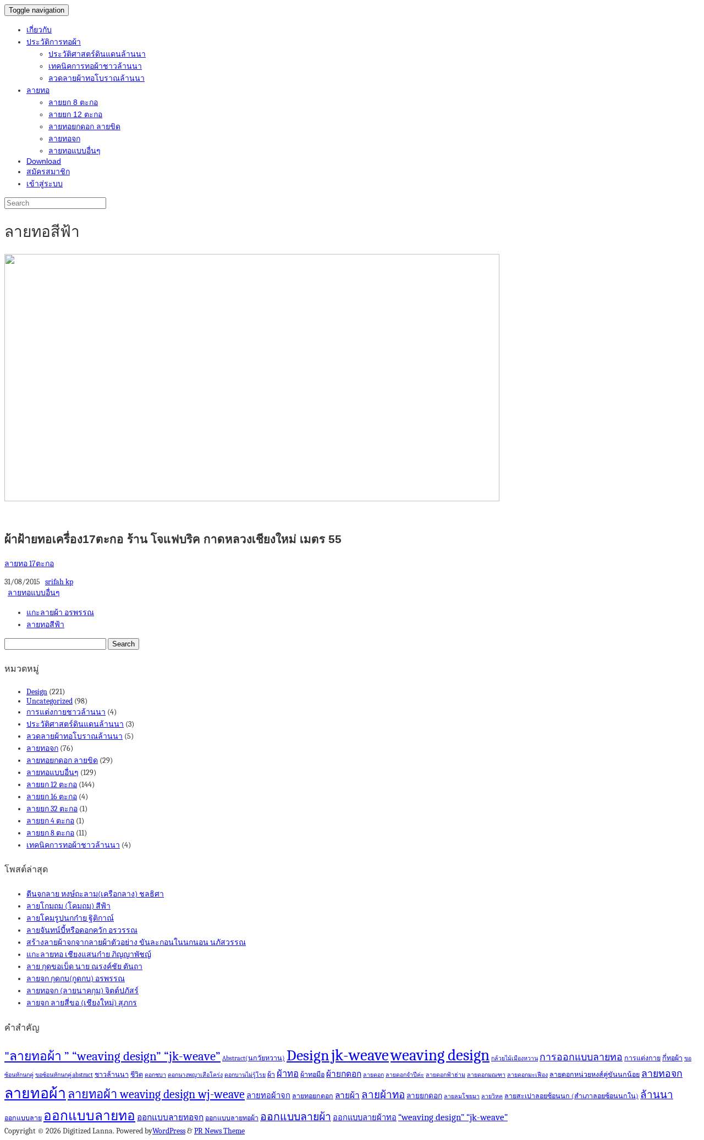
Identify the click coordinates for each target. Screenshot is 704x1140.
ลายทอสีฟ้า (45, 624)
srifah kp (59, 581)
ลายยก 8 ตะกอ (73, 102)
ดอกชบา (155, 1074)
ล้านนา (656, 1095)
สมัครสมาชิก (48, 171)
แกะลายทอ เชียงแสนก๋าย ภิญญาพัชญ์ (88, 954)
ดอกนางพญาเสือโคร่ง (195, 1074)
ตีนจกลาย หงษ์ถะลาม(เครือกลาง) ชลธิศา (95, 894)
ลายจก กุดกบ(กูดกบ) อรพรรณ (75, 978)
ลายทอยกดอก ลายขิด (84, 126)
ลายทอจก (64, 138)
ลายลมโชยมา (462, 1096)
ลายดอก (373, 1074)
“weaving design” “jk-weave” (453, 1117)
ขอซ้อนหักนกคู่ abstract (64, 1074)
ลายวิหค (492, 1096)
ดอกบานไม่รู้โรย (245, 1074)
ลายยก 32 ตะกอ (52, 809)
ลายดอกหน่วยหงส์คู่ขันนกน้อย (594, 1074)
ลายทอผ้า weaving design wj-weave (156, 1094)
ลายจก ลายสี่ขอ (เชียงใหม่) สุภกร (81, 1003)
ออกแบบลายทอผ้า (231, 1118)
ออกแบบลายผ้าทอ (365, 1117)
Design (36, 691)
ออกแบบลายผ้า (295, 1116)
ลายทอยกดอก (312, 1096)
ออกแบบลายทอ (89, 1116)
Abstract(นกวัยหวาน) (253, 1058)
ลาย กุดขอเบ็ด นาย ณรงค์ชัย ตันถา (84, 966)
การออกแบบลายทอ (581, 1057)
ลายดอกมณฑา (486, 1074)
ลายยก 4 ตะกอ (50, 821)
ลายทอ (38, 90)
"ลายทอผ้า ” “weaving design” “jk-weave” (112, 1056)
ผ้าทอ (288, 1074)
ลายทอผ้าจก (268, 1095)
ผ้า (271, 1074)
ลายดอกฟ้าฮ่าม (445, 1074)
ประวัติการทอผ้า (53, 41)
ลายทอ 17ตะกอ (29, 563)
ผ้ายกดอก (343, 1074)
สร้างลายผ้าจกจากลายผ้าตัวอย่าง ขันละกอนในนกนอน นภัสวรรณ (136, 942)
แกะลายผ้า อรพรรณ (60, 612)
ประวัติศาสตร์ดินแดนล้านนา (97, 53)
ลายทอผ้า (35, 1093)
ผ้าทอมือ (312, 1074)
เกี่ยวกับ (39, 29)
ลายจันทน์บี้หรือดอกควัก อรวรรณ (82, 930)
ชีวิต (136, 1074)
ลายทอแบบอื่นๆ (74, 150)
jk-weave (360, 1055)
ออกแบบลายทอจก (170, 1117)
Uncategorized (49, 701)
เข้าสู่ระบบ (44, 183)
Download (43, 161)
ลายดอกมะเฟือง (527, 1074)
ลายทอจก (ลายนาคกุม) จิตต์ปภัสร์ (82, 990)
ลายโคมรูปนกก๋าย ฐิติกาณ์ (70, 918)
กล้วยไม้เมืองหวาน (514, 1058)
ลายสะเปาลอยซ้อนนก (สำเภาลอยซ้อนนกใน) (571, 1096)
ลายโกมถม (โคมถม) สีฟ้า (68, 906)
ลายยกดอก (424, 1096)
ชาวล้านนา (112, 1074)
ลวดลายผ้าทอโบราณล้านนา (96, 78)
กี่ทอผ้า (672, 1058)
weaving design (440, 1055)
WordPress (168, 1131)
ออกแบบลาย (23, 1118)
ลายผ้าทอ (383, 1095)
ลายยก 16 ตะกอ (51, 796)
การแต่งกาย (642, 1058)
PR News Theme (219, 1131)
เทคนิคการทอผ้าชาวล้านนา (95, 66)
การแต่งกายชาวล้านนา (66, 712)
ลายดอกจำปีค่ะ (405, 1074)
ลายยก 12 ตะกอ (75, 114)
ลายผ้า (347, 1095)
